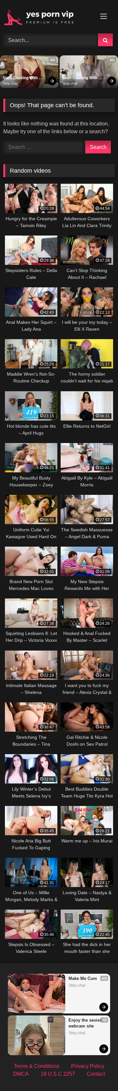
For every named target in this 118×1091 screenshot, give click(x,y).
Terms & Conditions (36, 1066)
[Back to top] (97, 1071)
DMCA (21, 1074)
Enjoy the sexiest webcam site (86, 1023)
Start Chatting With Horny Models (21, 78)
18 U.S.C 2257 (58, 1074)
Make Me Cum (83, 978)
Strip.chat (10, 83)
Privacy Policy (87, 1066)
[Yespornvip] (48, 15)
